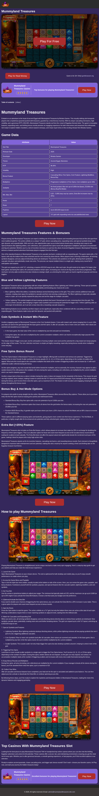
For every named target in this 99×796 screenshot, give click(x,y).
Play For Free (49, 41)
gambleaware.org (88, 76)
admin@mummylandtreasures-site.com (61, 792)
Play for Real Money (17, 76)
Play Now (86, 90)
